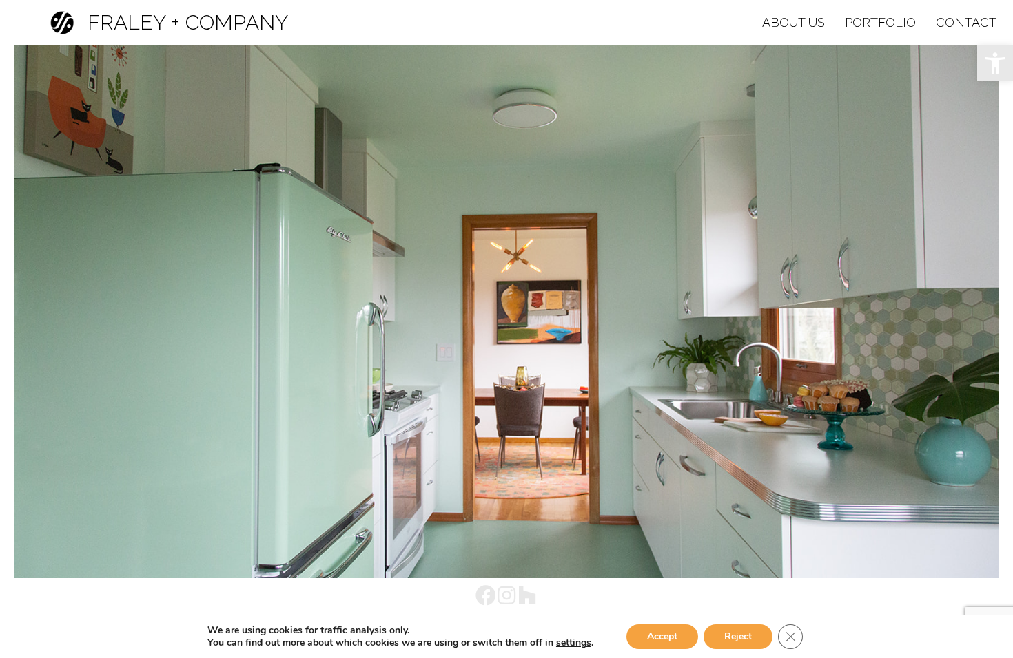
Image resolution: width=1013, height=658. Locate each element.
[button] (995, 63)
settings (573, 643)
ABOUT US (793, 22)
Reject (738, 636)
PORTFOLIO (880, 22)
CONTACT (966, 22)
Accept (662, 636)
